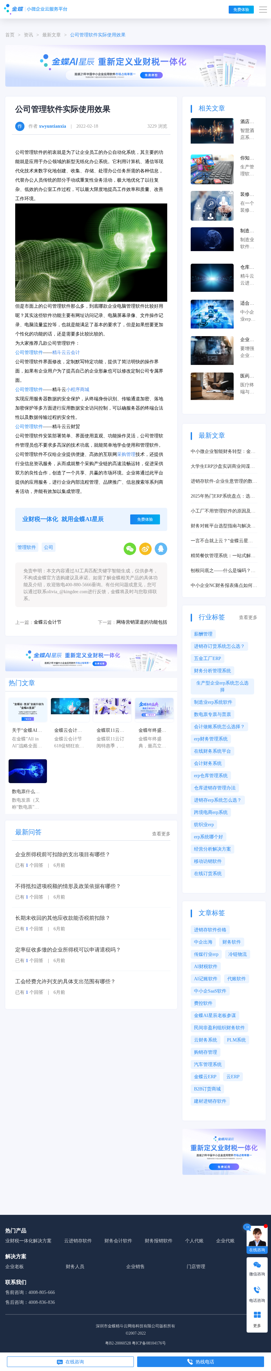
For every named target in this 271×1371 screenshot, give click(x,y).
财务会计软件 (118, 1240)
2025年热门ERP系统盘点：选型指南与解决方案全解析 (223, 497)
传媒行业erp (206, 954)
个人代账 (194, 1240)
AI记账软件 (205, 978)
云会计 (73, 352)
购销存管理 (205, 1052)
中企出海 (203, 942)
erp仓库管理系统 (211, 775)
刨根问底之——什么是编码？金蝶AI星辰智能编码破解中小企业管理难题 (223, 571)
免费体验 (241, 9)
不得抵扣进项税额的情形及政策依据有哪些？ (68, 886)
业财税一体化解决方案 (28, 1240)
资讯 (28, 34)
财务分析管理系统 (212, 670)
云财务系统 (205, 1040)
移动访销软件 (208, 861)
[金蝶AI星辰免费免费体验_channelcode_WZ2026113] (135, 65)
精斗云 (59, 352)
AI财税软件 (205, 966)
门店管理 (196, 1266)
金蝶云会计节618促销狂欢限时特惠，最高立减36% (69, 731)
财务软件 (231, 942)
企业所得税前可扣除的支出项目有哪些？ (62, 854)
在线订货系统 (208, 873)
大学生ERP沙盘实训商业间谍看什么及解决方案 (223, 467)
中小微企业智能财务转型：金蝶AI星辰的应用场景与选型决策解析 (223, 452)
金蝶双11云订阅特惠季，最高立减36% (110, 731)
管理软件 (27, 547)
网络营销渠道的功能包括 (141, 622)
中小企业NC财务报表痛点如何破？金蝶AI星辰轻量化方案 (221, 586)
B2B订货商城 (207, 1088)
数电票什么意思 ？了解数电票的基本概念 (26, 792)
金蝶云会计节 (47, 622)
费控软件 (203, 1003)
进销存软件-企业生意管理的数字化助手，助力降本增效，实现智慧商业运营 (224, 482)
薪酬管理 (203, 634)
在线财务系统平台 (212, 751)
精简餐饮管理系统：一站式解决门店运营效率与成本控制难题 (223, 556)
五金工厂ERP (207, 658)
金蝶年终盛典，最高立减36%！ (152, 731)
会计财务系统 (208, 763)
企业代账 (225, 1240)
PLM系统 (236, 1040)
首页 (10, 34)
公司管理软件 (29, 352)
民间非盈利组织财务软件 (219, 1027)
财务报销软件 (159, 1240)
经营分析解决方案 (212, 849)
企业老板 (14, 1266)
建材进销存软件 (210, 1101)
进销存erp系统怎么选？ (218, 800)
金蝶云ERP (205, 1076)
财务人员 (75, 1266)
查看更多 (161, 833)
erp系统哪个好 (208, 836)
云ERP (233, 1076)
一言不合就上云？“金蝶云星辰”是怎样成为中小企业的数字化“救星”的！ (223, 541)
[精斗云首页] (35, 9)
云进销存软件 (78, 1240)
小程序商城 (77, 389)
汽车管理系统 (208, 1064)
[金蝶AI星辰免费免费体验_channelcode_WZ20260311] (91, 657)
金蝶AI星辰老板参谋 (215, 1015)
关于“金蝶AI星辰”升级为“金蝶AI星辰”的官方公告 (27, 731)
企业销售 (135, 1266)
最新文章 (51, 34)
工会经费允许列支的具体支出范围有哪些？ (65, 981)
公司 (48, 547)
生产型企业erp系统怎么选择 (222, 686)
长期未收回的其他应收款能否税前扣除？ (62, 918)
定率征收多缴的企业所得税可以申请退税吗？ (68, 949)
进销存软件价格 (210, 929)
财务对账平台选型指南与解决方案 (223, 526)
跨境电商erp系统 (211, 812)
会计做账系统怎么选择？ (219, 726)
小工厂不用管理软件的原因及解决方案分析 (223, 511)
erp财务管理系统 (211, 738)
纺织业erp (204, 824)
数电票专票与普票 (212, 714)
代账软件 (236, 978)
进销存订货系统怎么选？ (219, 646)
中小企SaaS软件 (210, 991)
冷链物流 (237, 954)
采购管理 (126, 454)
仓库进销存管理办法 (215, 787)
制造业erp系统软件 (213, 702)
